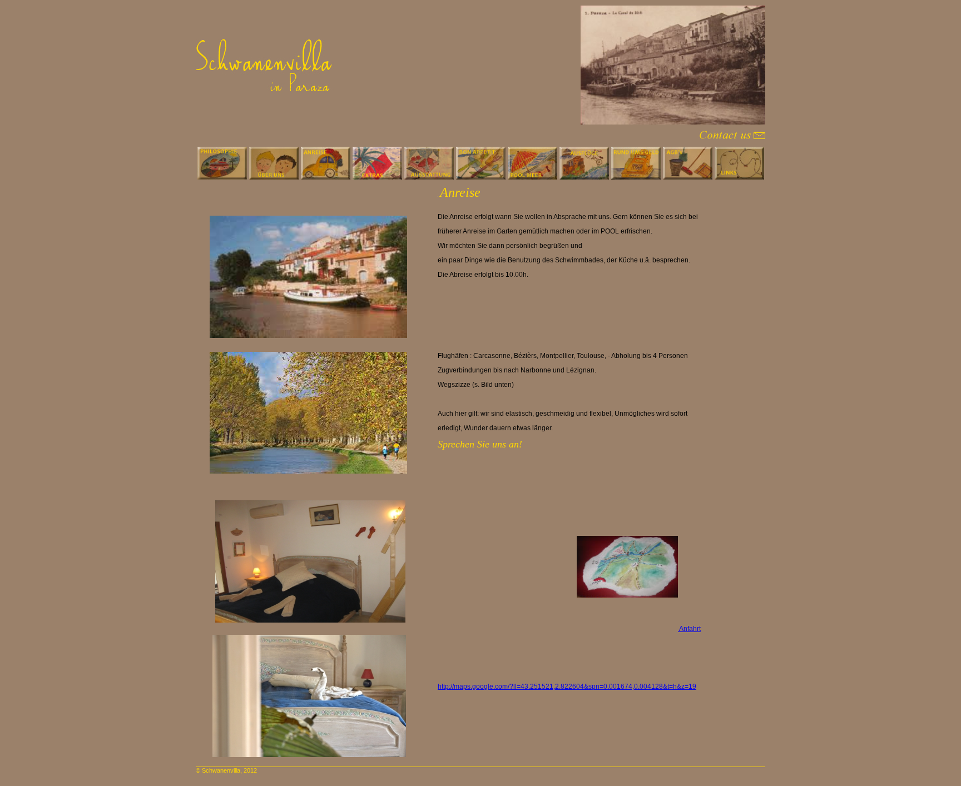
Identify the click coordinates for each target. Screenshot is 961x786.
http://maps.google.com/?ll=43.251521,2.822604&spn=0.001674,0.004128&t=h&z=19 (567, 686)
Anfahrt (689, 629)
